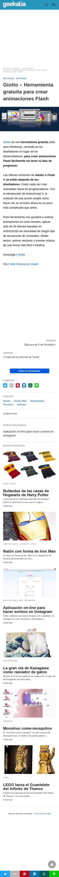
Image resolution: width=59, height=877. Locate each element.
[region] (29, 36)
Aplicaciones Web (13, 600)
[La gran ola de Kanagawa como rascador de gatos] (29, 643)
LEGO (6, 777)
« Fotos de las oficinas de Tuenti (21, 357)
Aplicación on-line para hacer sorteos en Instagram (27, 610)
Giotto (7, 142)
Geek (6, 484)
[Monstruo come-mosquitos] (29, 703)
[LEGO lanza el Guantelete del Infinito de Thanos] (29, 759)
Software (28, 68)
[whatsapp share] (30, 385)
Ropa (13, 484)
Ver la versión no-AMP (42, 814)
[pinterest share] (18, 385)
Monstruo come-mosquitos (27, 728)
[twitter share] (5, 385)
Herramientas (37, 401)
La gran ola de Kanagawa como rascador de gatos (26, 670)
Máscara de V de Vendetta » (40, 344)
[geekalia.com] (14, 4)
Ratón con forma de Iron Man (29, 551)
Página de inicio (11, 68)
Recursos (8, 79)
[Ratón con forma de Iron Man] (29, 526)
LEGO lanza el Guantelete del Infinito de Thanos (26, 787)
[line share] (37, 385)
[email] (15, 874)
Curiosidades (10, 544)
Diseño (6, 401)
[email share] (11, 385)
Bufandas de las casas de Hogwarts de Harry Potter (26, 493)
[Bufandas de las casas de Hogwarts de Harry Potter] (29, 465)
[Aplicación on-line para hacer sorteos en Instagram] (29, 582)
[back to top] (52, 864)
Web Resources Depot (24, 264)
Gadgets (24, 544)
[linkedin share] (24, 385)
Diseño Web (20, 401)
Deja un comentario (29, 370)
